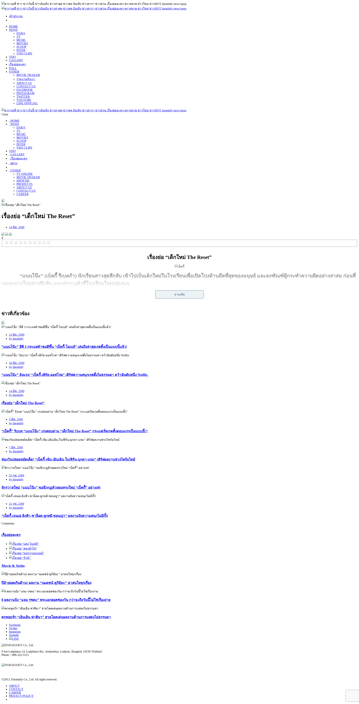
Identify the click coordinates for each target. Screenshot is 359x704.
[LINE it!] (10, 234)
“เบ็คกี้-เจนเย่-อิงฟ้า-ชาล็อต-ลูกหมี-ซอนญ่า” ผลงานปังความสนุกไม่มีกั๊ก (54, 516)
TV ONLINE (24, 173)
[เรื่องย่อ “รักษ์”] (20, 557)
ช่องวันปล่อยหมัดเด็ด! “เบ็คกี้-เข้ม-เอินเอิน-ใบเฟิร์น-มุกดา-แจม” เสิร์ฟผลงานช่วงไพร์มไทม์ (68, 459)
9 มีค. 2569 (16, 419)
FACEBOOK (24, 89)
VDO (12, 56)
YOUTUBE (23, 99)
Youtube (14, 635)
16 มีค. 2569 (16, 363)
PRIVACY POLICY (21, 695)
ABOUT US (24, 83)
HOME (13, 26)
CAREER (22, 194)
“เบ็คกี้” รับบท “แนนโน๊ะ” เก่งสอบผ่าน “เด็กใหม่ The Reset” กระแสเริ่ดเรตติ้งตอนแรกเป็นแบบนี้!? (74, 431)
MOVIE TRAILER (28, 75)
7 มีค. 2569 (16, 447)
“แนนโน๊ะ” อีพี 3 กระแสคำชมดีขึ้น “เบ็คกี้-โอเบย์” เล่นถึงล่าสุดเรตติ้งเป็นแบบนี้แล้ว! (64, 347)
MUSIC (21, 40)
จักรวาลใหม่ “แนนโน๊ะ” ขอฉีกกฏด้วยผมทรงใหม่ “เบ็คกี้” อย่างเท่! (51, 487)
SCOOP (21, 46)
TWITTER (23, 96)
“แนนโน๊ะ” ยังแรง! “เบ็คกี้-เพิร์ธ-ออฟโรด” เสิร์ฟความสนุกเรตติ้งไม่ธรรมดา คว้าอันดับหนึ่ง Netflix (75, 375)
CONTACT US (26, 86)
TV (18, 36)
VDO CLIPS (24, 53)
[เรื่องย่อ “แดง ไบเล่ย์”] (24, 543)
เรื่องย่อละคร (17, 64)
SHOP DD (22, 180)
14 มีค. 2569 (16, 227)
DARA (20, 33)
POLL (13, 68)
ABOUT (14, 685)
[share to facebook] (2, 234)
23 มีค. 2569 (16, 334)
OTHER (14, 71)
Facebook (15, 624)
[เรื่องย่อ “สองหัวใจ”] (23, 548)
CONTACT (16, 689)
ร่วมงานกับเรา (25, 79)
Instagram (15, 631)
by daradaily (16, 338)
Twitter (13, 628)
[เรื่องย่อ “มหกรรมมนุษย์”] (26, 553)
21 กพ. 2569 (16, 503)
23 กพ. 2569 (16, 475)
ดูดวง (13, 163)
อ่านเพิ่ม (179, 294)
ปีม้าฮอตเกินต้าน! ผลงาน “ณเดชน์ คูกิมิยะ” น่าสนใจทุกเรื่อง (46, 583)
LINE (15, 638)
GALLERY (16, 60)
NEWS (13, 29)
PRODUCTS (24, 184)
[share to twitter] (6, 234)
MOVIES (22, 43)
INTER (20, 50)
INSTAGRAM (25, 93)
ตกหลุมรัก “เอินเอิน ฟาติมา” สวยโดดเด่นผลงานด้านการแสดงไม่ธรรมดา (56, 617)
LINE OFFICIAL (27, 103)
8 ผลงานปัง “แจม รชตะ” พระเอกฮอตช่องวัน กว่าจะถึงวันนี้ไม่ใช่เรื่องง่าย (56, 600)
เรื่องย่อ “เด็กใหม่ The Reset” (23, 403)
